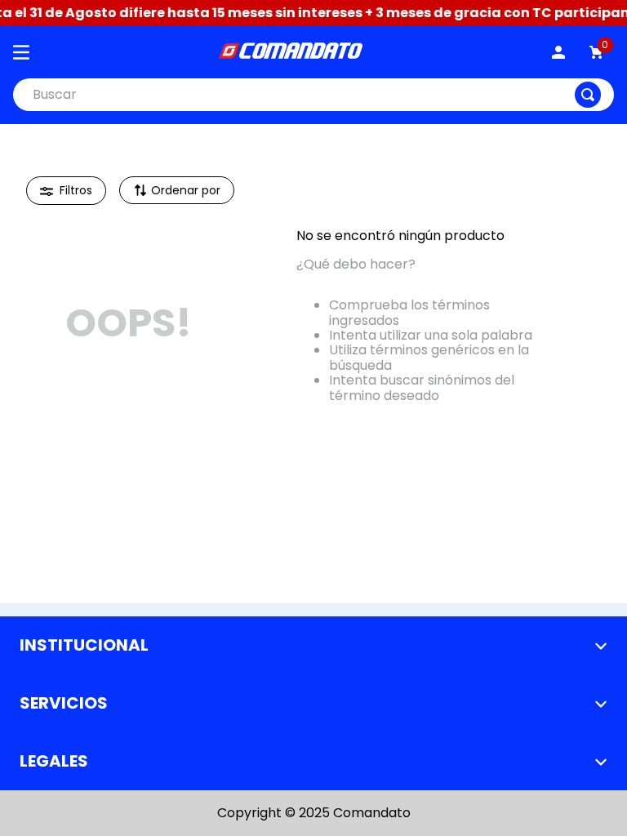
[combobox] (313, 94)
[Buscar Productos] (588, 95)
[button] (66, 190)
